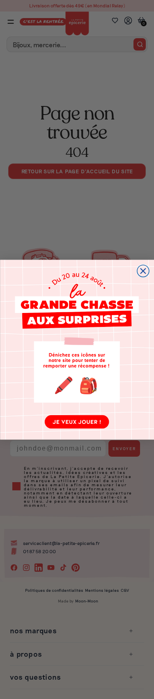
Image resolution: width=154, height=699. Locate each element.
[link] (77, 349)
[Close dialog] (143, 271)
